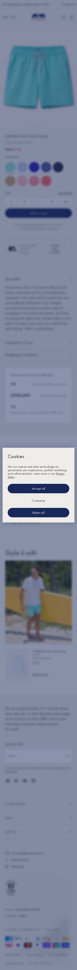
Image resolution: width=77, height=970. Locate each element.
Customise (38, 500)
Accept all (38, 488)
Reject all (39, 512)
